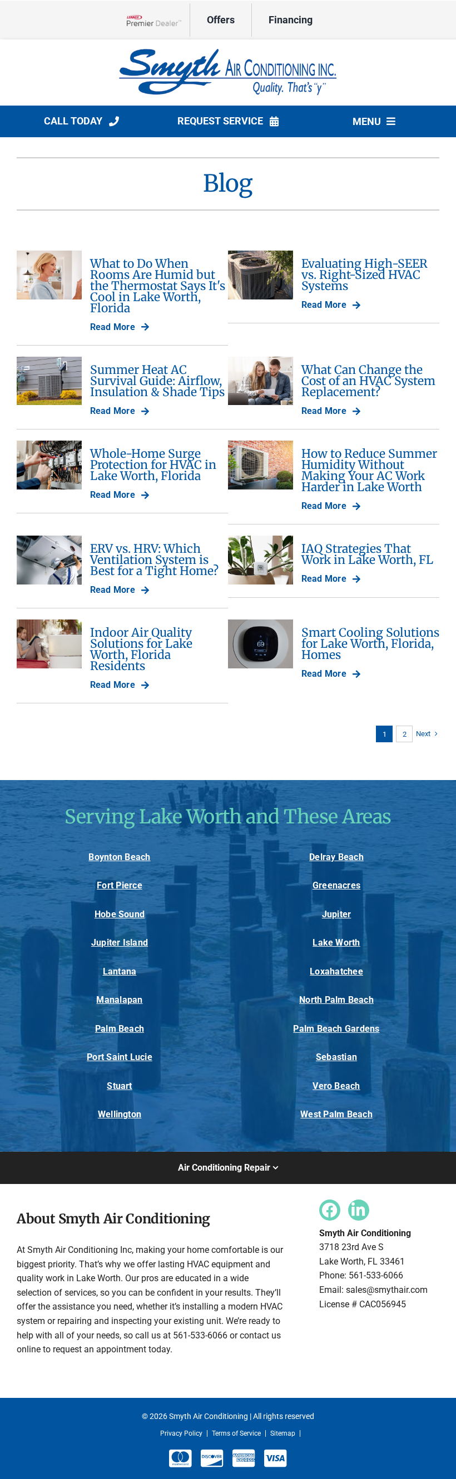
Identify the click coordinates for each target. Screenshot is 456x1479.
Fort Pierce (119, 885)
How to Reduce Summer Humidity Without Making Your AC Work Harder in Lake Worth (369, 470)
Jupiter (336, 914)
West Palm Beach (336, 1114)
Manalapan (119, 1000)
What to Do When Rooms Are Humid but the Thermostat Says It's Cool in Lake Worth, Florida (157, 285)
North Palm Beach (336, 1000)
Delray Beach (336, 857)
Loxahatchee (336, 971)
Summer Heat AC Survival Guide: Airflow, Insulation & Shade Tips (157, 380)
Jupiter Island (119, 942)
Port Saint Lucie (119, 1057)
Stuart (119, 1086)
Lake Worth (336, 942)
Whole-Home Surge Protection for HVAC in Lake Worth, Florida (153, 464)
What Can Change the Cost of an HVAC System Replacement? (368, 380)
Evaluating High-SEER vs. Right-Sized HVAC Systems (364, 274)
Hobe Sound (120, 914)
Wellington (119, 1114)
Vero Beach (336, 1086)
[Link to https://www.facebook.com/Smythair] (329, 1210)
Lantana (120, 971)
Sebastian (336, 1057)
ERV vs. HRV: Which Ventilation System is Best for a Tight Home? (154, 559)
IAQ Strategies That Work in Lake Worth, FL (367, 554)
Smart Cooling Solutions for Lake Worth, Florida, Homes (370, 643)
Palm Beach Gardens (336, 1028)
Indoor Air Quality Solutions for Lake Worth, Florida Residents (141, 649)
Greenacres (336, 885)
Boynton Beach (119, 857)
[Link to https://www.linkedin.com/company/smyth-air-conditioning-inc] (358, 1210)
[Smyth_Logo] (228, 49)
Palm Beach (119, 1028)
